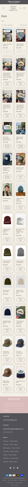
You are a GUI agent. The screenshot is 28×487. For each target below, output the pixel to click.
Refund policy (22, 480)
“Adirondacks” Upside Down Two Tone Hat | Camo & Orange (7, 75)
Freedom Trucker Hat (19, 352)
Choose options (7, 146)
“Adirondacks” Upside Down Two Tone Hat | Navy (7, 107)
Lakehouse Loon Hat (20, 382)
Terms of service (15, 485)
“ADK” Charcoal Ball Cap (7, 45)
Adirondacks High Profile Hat (19, 139)
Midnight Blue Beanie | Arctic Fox (7, 323)
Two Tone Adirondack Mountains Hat (7, 139)
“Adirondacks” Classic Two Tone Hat (20, 323)
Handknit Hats (7, 198)
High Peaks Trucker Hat (6, 382)
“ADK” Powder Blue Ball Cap (20, 45)
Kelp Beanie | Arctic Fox (6, 291)
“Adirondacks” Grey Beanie (20, 262)
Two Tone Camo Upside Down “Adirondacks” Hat (20, 75)
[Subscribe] (23, 410)
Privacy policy (10, 482)
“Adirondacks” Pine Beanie (7, 262)
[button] (3, 8)
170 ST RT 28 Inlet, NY (10, 420)
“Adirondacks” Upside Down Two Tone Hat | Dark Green (20, 107)
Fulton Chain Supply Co (13, 478)
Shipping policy (19, 482)
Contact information (12, 480)
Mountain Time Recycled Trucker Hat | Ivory (20, 231)
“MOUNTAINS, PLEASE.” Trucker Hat (7, 169)
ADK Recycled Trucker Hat (20, 168)
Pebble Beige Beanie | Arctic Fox (20, 292)
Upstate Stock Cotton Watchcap (20, 200)
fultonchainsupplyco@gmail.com (13, 429)
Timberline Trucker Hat (6, 352)
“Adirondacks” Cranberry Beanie (7, 231)
